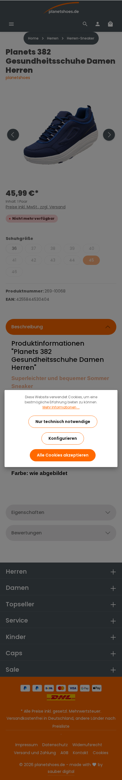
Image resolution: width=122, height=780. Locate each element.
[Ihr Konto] (97, 24)
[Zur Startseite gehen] (61, 8)
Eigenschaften (27, 512)
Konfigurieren (63, 438)
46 (14, 272)
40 (91, 248)
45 (91, 260)
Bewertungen (26, 533)
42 (33, 260)
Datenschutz (55, 745)
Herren (16, 571)
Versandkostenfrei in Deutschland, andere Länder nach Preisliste (61, 722)
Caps (14, 653)
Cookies (100, 753)
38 (53, 248)
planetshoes (18, 77)
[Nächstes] (109, 135)
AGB (64, 753)
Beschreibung (27, 326)
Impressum (26, 745)
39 (72, 248)
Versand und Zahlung (35, 753)
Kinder (16, 636)
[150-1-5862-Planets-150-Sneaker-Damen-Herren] (61, 134)
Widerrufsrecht (87, 745)
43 (52, 260)
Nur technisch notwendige (62, 421)
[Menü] (11, 24)
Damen (17, 587)
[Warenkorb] (110, 24)
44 (72, 260)
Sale (12, 669)
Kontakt (80, 753)
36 (14, 248)
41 (14, 260)
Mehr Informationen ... (61, 407)
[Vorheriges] (13, 135)
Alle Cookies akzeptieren (63, 455)
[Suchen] (85, 24)
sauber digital (61, 771)
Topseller (20, 604)
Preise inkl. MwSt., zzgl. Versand (36, 207)
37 (33, 248)
